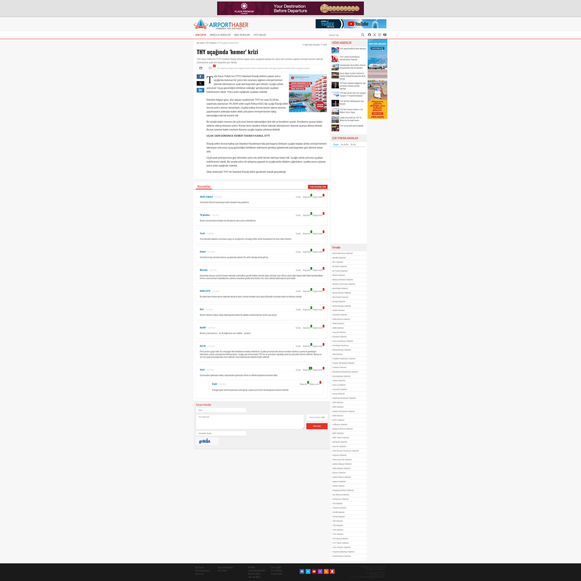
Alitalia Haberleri (339, 275)
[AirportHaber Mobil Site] (332, 571)
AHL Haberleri (338, 262)
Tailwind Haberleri (339, 508)
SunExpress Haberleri (341, 499)
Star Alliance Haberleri (341, 495)
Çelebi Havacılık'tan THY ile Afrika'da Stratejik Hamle (350, 119)
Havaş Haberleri (339, 394)
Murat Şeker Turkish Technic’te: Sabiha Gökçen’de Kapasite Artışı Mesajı (353, 76)
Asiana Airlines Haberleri (342, 293)
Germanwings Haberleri (341, 376)
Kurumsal (199, 574)
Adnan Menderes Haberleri (343, 253)
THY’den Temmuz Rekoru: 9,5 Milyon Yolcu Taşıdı (351, 110)
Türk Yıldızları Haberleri (342, 547)
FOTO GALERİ (260, 34)
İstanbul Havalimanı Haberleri (344, 411)
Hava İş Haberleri (339, 385)
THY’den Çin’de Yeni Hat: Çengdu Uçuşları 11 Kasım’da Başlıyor (353, 94)
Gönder (317, 426)
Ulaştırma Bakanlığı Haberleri (344, 552)
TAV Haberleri (338, 521)
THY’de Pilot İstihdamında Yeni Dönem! (352, 102)
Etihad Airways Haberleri (342, 350)
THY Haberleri (338, 534)
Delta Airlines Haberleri (341, 319)
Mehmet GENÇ (254, 574)
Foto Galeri (222, 570)
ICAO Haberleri (338, 407)
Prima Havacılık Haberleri (342, 460)
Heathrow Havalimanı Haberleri (344, 398)
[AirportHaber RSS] (326, 571)
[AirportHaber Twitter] (374, 35)
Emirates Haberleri (340, 337)
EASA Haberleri (338, 328)
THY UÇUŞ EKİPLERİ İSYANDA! (351, 126)
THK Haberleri (338, 530)
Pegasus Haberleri (340, 455)
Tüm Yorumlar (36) (318, 187)
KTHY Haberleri (338, 420)
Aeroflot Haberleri (339, 258)
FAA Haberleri (338, 354)
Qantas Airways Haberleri (342, 464)
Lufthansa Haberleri (340, 424)
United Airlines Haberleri (342, 556)
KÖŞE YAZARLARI (242, 34)
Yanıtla (298, 197)
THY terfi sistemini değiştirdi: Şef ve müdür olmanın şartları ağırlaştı (353, 86)
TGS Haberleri (338, 525)
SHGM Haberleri (339, 486)
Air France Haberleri (340, 271)
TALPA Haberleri (339, 512)
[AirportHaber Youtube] (385, 35)
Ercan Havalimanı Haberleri (343, 341)
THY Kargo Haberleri (340, 539)
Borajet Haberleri (339, 302)
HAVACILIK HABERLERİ (220, 34)
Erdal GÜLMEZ (277, 574)
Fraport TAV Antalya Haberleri (344, 363)
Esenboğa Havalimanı (341, 345)
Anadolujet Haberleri (340, 288)
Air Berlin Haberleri (340, 266)
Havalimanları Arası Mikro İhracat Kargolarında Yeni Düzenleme (352, 66)
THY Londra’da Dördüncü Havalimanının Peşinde (350, 58)
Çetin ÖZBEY (276, 567)
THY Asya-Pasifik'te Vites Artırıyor (353, 49)
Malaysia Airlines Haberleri (343, 429)
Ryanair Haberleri (339, 473)
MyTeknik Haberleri (340, 442)
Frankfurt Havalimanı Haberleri (344, 359)
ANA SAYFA (200, 34)
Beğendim (307, 197)
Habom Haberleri (339, 381)
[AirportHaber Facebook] (369, 35)
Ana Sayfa (199, 567)
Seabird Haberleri (339, 482)
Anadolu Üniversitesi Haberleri (344, 284)
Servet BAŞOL (276, 570)
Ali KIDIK (251, 567)
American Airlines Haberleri (343, 280)
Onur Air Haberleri (339, 446)
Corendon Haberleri (340, 315)
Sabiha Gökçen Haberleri (342, 477)
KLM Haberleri (338, 416)
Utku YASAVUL (254, 577)
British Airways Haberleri (342, 306)
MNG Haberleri (338, 433)
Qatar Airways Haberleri (341, 468)
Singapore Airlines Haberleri (343, 490)
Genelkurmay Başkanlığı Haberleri (345, 372)
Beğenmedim (318, 197)
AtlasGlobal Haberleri (340, 297)
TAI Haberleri (338, 503)
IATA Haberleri (338, 403)
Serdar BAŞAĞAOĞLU (257, 570)
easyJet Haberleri (339, 332)
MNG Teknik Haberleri (341, 438)
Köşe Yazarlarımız (202, 570)
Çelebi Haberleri (339, 310)
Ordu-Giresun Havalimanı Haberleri (346, 451)
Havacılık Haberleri (340, 389)
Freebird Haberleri (339, 367)
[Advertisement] (349, 196)
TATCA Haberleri (339, 517)
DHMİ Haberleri (338, 324)
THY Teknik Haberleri (341, 543)
